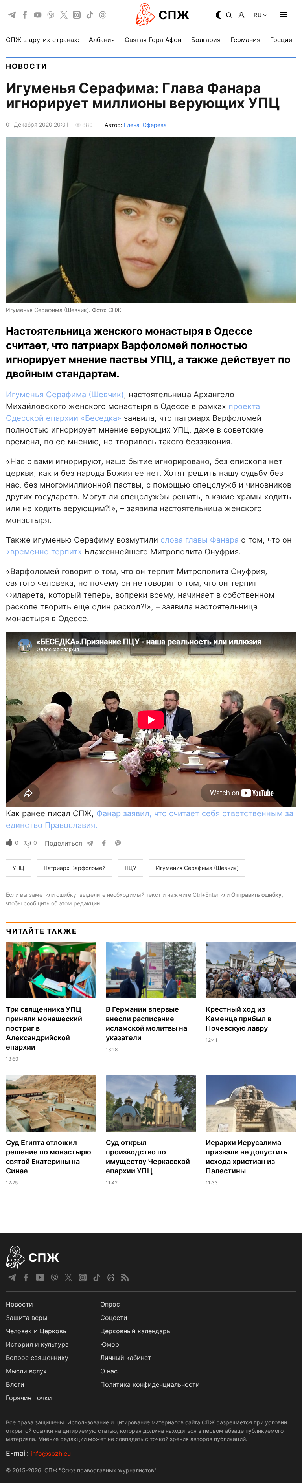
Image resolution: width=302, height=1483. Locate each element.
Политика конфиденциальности (150, 1384)
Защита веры (26, 1317)
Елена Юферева (145, 124)
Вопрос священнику (37, 1358)
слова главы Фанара (199, 540)
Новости (26, 66)
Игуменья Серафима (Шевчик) (65, 394)
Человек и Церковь (36, 1331)
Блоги (15, 1384)
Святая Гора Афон (153, 40)
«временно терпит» (44, 551)
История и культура (37, 1344)
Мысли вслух (26, 1371)
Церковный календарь (135, 1331)
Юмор (109, 1344)
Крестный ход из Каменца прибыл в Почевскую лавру (238, 1018)
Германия (245, 40)
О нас (109, 1371)
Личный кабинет (125, 1358)
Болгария (206, 40)
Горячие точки (29, 1398)
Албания (102, 40)
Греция (281, 40)
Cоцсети (113, 1317)
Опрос (110, 1304)
